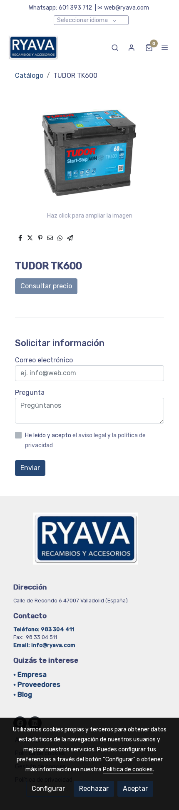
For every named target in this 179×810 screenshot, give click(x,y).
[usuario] (131, 47)
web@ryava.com (126, 7)
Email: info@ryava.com (44, 645)
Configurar (48, 789)
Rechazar (94, 789)
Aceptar (135, 789)
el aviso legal (89, 435)
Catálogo (29, 75)
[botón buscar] (114, 47)
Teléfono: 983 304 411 (44, 629)
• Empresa (30, 675)
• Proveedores (36, 685)
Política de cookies (128, 769)
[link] (33, 47)
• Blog (22, 695)
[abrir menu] (164, 47)
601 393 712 (75, 7)
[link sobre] (89, 544)
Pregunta (30, 392)
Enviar (30, 468)
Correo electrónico (44, 360)
